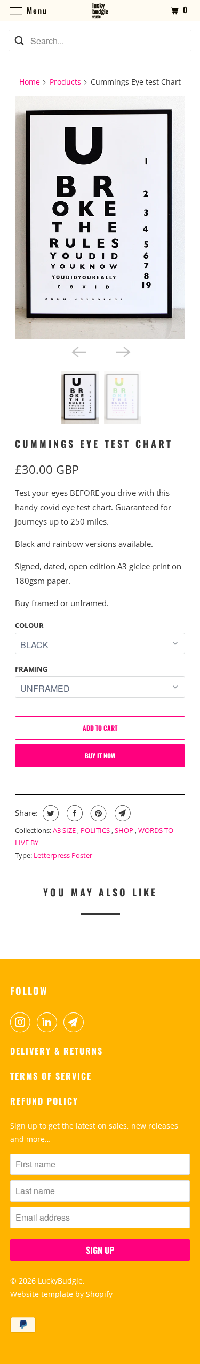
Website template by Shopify (61, 1294)
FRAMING (31, 669)
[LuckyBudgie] (100, 10)
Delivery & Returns (56, 1050)
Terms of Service (51, 1075)
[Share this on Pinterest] (97, 813)
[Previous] (78, 351)
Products (65, 82)
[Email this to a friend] (121, 813)
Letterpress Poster (63, 855)
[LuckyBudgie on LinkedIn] (49, 1022)
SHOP (125, 830)
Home (29, 82)
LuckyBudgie (60, 1281)
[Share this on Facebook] (73, 813)
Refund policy (44, 1101)
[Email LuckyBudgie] (75, 1022)
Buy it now (100, 755)
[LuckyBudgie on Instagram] (22, 1022)
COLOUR (29, 625)
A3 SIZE (65, 830)
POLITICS (96, 830)
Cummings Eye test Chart (94, 444)
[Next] (122, 351)
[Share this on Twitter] (49, 813)
